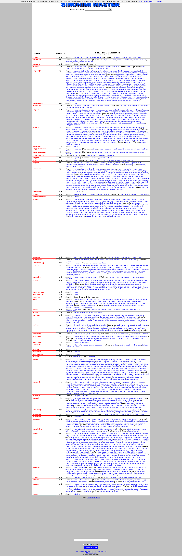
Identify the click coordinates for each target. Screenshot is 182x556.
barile (99, 57)
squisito (96, 76)
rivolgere (116, 365)
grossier (74, 97)
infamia (103, 425)
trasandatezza (140, 123)
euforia (112, 317)
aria (119, 319)
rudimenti (92, 194)
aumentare (82, 359)
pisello (91, 212)
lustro (75, 73)
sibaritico (135, 73)
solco (141, 207)
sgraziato (127, 91)
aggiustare (120, 269)
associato (79, 205)
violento (68, 329)
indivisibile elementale (132, 173)
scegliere (74, 129)
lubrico (76, 459)
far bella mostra (80, 402)
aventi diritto (84, 313)
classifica (93, 284)
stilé (96, 75)
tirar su (101, 365)
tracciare (117, 372)
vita (96, 321)
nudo (67, 101)
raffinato (101, 67)
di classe (120, 80)
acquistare (69, 389)
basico (117, 171)
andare (131, 388)
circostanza (136, 203)
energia (124, 315)
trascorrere (69, 391)
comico (68, 86)
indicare (82, 140)
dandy (77, 107)
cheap (105, 68)
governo (123, 288)
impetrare (93, 260)
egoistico (69, 457)
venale (120, 463)
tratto (133, 210)
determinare (70, 135)
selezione (126, 284)
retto (67, 305)
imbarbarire (93, 378)
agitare (99, 368)
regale (75, 78)
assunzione (87, 480)
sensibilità (69, 123)
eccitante (77, 334)
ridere (99, 386)
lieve (120, 84)
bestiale (123, 459)
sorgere (95, 393)
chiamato (97, 299)
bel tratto (109, 110)
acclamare (77, 127)
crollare (137, 374)
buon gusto (86, 110)
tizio (79, 214)
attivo (135, 325)
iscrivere (83, 269)
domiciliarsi (77, 149)
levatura (117, 419)
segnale (98, 207)
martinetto (77, 477)
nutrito (68, 435)
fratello (108, 216)
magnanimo (135, 443)
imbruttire (101, 378)
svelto (128, 82)
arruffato (68, 95)
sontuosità (142, 115)
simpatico (98, 84)
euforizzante (125, 334)
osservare (113, 135)
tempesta (144, 321)
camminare (77, 389)
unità (128, 205)
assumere (85, 131)
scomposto (82, 95)
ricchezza (114, 115)
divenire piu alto (110, 384)
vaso (139, 57)
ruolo (123, 210)
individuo (122, 212)
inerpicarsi (137, 412)
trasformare (78, 368)
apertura (68, 321)
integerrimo (125, 303)
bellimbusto (77, 106)
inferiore (68, 450)
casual (114, 95)
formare (68, 142)
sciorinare (122, 265)
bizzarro (145, 325)
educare (136, 365)
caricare (93, 336)
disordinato (131, 88)
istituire (118, 138)
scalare (117, 398)
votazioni (118, 486)
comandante (103, 288)
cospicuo (91, 444)
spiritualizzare (98, 367)
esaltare (114, 338)
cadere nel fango (103, 407)
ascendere (128, 412)
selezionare (97, 133)
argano (113, 477)
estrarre (68, 133)
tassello (145, 205)
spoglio (72, 101)
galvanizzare (110, 336)
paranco (84, 477)
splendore (81, 117)
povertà (68, 425)
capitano (90, 288)
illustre (96, 303)
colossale (113, 60)
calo (143, 482)
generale (69, 178)
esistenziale (91, 169)
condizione (113, 119)
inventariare (70, 267)
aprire (137, 370)
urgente (130, 176)
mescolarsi (69, 376)
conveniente (101, 448)
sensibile (91, 84)
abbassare (108, 367)
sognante (134, 163)
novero (95, 286)
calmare (89, 340)
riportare (125, 267)
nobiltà (137, 110)
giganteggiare (94, 410)
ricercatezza (70, 112)
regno (81, 209)
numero (107, 205)
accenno (68, 207)
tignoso (130, 461)
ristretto (140, 450)
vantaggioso (94, 457)
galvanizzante (135, 334)
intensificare (94, 365)
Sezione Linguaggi (101, 551)
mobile (121, 327)
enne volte (119, 363)
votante (76, 313)
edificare (97, 359)
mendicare (109, 260)
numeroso (80, 88)
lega (75, 123)
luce (134, 319)
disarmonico (70, 99)
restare (132, 389)
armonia (124, 117)
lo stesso (83, 307)
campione (92, 205)
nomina (113, 484)
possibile (102, 158)
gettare (102, 372)
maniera (68, 121)
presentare (118, 273)
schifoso (68, 452)
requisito (75, 203)
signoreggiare (119, 402)
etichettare (103, 267)
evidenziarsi (70, 402)
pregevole (97, 80)
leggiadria (99, 112)
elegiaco (140, 444)
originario (131, 187)
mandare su (82, 367)
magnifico (138, 76)
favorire (68, 372)
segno (104, 207)
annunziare (142, 271)
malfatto (127, 89)
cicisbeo (124, 106)
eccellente (88, 469)
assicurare (114, 133)
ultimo (139, 431)
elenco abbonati (110, 282)
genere (115, 212)
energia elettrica (83, 317)
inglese (100, 106)
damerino (86, 106)
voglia (93, 319)
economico (86, 454)
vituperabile (83, 461)
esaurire (75, 340)
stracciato (103, 93)
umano (68, 182)
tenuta (73, 492)
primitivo (143, 95)
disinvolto (108, 180)
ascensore (91, 477)
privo (95, 182)
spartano (108, 101)
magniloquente (97, 441)
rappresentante (71, 311)
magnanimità (83, 421)
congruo (83, 444)
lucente (104, 86)
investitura (106, 484)
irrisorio (140, 454)
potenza (132, 321)
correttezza (92, 421)
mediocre (109, 97)
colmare (131, 372)
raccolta (84, 490)
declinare (127, 406)
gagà (129, 106)
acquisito (77, 189)
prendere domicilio (119, 149)
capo (76, 212)
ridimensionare (115, 380)
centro (84, 214)
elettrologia (140, 315)
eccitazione (96, 315)
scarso (103, 186)
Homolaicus (89, 551)
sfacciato (134, 327)
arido (79, 182)
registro (96, 277)
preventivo (96, 174)
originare (83, 142)
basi (126, 194)
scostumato (89, 459)
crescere (82, 382)
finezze (75, 114)
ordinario (143, 89)
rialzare (76, 363)
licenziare (83, 370)
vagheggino (70, 107)
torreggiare (115, 410)
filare (84, 389)
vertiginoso (128, 435)
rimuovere (76, 144)
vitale (136, 176)
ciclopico (105, 60)
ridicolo (119, 95)
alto (72, 75)
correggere (130, 367)
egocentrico (141, 456)
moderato (110, 461)
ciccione (86, 57)
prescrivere (134, 135)
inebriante (144, 334)
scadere (131, 407)
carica (107, 321)
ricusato (127, 305)
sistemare (134, 271)
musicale (73, 88)
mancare (104, 389)
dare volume (142, 363)
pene (86, 212)
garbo (115, 110)
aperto (77, 180)
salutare (114, 136)
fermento (119, 317)
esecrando (69, 461)
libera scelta (80, 486)
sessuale (75, 452)
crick (108, 477)
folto (114, 444)
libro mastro (107, 286)
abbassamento (135, 482)
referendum (127, 488)
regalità (107, 115)
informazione (116, 203)
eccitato (115, 345)
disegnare (91, 138)
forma (91, 121)
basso (105, 84)
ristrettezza (75, 425)
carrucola (120, 477)
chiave (82, 121)
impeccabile (135, 71)
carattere (109, 212)
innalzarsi (127, 359)
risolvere (68, 140)
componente (89, 199)
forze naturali (106, 203)
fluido (106, 76)
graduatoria (131, 280)
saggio (68, 290)
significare (98, 140)
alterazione (78, 319)
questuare (69, 261)
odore (80, 207)
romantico (110, 163)
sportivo (102, 95)
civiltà (135, 119)
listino (115, 286)
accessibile (91, 171)
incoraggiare (142, 368)
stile (93, 112)
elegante (137, 329)
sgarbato (145, 97)
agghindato (120, 75)
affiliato (118, 199)
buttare (88, 374)
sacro (135, 299)
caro (107, 437)
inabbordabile (78, 429)
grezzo (106, 89)
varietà (112, 490)
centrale (127, 174)
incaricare (93, 131)
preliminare (88, 174)
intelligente (143, 73)
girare (88, 155)
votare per (119, 131)
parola (117, 121)
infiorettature (141, 112)
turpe (76, 461)
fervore (125, 317)
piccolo (97, 186)
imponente (83, 62)
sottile (68, 75)
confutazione (70, 284)
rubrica (101, 282)
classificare (86, 265)
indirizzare (108, 365)
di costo (141, 467)
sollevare (82, 361)
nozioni (140, 194)
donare (76, 391)
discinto (75, 95)
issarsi (87, 384)
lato (88, 210)
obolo (89, 257)
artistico (133, 82)
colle (104, 480)
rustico (107, 91)
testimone (126, 207)
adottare (126, 131)
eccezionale (102, 301)
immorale (131, 448)
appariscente (99, 99)
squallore (131, 425)
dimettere (69, 144)
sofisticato (69, 82)
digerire (75, 271)
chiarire (129, 136)
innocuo (141, 182)
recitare (145, 138)
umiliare (93, 376)
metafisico (121, 446)
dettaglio (81, 199)
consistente (103, 439)
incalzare (90, 389)
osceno (81, 459)
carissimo (137, 429)
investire (117, 127)
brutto (143, 67)
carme (108, 160)
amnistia (117, 117)
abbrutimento (99, 482)
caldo (67, 327)
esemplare (119, 443)
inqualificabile (100, 475)
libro (86, 284)
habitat (104, 201)
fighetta (82, 107)
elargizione (82, 257)
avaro (134, 456)
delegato (104, 309)
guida (87, 282)
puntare (141, 135)
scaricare (83, 340)
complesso (69, 189)
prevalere (114, 391)
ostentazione (84, 115)
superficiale (77, 171)
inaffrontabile (74, 431)
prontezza (90, 321)
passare (104, 273)
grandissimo (128, 60)
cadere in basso (91, 407)
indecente (137, 437)
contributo (69, 210)
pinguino (89, 107)
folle (67, 431)
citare (109, 265)
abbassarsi (105, 406)
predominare (92, 404)
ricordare (120, 140)
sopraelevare (90, 361)
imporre (99, 271)
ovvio (111, 171)
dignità (94, 419)
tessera (86, 201)
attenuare (76, 374)
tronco (138, 210)
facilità (111, 192)
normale (138, 180)
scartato (140, 305)
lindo (125, 76)
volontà (145, 484)
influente (78, 441)
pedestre (69, 166)
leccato (104, 78)
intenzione (144, 490)
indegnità (138, 425)
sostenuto (94, 435)
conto (142, 286)
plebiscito (119, 488)
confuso (88, 89)
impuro (138, 448)
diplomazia (141, 117)
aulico (98, 433)
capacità (130, 421)
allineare (128, 269)
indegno (144, 448)
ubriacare (133, 336)
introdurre (111, 138)
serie (100, 286)
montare (111, 388)
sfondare (83, 393)
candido (108, 182)
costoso (135, 467)
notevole (138, 433)
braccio (134, 209)
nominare (105, 127)
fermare (85, 135)
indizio (105, 199)
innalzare (104, 359)
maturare (125, 138)
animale (107, 169)
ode (112, 160)
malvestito (134, 89)
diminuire (95, 374)
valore (129, 419)
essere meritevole (86, 400)
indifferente (91, 305)
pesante (75, 91)
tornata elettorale (108, 486)
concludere (69, 138)
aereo (75, 165)
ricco (122, 73)
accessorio (92, 189)
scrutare (83, 136)
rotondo (101, 88)
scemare (74, 407)
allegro (141, 176)
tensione (132, 317)
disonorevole (82, 456)
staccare (143, 391)
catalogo (112, 277)
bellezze (68, 114)
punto (118, 210)
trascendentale (118, 435)
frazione (124, 319)
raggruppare (125, 271)
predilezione (87, 488)
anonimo (93, 178)
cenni (122, 194)
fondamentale (125, 171)
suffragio (91, 484)
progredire (110, 382)
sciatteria (131, 123)
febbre (104, 319)
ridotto (99, 452)
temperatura (76, 322)
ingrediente (126, 199)
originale (89, 80)
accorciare (69, 378)
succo (136, 214)
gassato (68, 347)
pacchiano (98, 68)
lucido (142, 71)
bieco (116, 457)
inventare (75, 142)
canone (80, 280)
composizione (70, 205)
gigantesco (77, 60)
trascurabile (70, 180)
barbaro (129, 67)
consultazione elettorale (93, 486)
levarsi (137, 414)
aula (92, 119)
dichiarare (78, 135)
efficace (73, 327)
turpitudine (119, 425)
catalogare (77, 265)
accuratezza (101, 110)
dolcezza (69, 119)
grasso (118, 57)
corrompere (108, 376)
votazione (98, 484)
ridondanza (122, 115)
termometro (118, 207)
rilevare (137, 372)
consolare (114, 368)
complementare (102, 189)
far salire (77, 365)
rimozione (115, 492)
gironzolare (101, 155)
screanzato (137, 97)
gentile (84, 84)
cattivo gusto (123, 123)
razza (125, 119)
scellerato (128, 457)
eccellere (69, 404)
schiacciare (125, 380)
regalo (140, 257)
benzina (101, 321)
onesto (138, 303)
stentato (109, 463)
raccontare (127, 273)
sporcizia (111, 427)
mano (101, 121)
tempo (128, 210)
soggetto (74, 201)
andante (81, 97)
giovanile (100, 89)
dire (80, 271)
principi (146, 194)
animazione (94, 317)
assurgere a (136, 359)
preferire (132, 127)
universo (98, 216)
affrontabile (69, 454)
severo (120, 91)
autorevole (96, 446)
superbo (83, 303)
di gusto (127, 80)
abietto (110, 457)
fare (111, 127)
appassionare (78, 336)
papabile (77, 158)
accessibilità (95, 192)
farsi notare (97, 400)
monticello (137, 480)
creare (92, 127)
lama (130, 319)
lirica (75, 160)
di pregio (75, 80)
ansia (98, 319)
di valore (82, 80)
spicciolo (74, 456)
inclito (94, 301)
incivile (121, 89)
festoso (90, 327)
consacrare (112, 140)
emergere (119, 359)
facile (86, 86)
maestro (134, 288)
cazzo (81, 212)
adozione (77, 484)
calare (110, 374)
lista (118, 277)
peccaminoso (131, 459)
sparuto (103, 463)
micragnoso (103, 457)
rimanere (139, 389)
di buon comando (126, 97)
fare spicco (90, 402)
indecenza (96, 427)
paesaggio (90, 216)
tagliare (93, 368)
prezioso (93, 73)
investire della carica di (131, 129)
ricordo (136, 207)
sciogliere (74, 361)
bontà (130, 119)
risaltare (83, 404)
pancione (93, 57)
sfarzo (129, 115)
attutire (83, 374)
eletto (84, 441)
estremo (76, 197)
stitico (115, 463)
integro (132, 303)
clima (146, 214)
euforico (128, 345)
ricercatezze (97, 114)
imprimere (98, 135)
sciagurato (110, 186)
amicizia (84, 484)
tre (114, 363)
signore (68, 214)
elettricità (77, 352)
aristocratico (78, 67)
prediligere (124, 127)
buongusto (114, 112)
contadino (121, 101)
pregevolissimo (136, 301)
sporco (128, 456)
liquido (130, 186)
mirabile (127, 301)
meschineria (87, 427)
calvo (90, 182)
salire (88, 382)
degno (117, 303)
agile (101, 76)
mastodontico (86, 60)
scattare (138, 388)
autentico (94, 180)
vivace (143, 86)
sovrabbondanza (71, 117)
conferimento (142, 486)
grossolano (114, 89)
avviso (144, 210)
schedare (95, 267)
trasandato (142, 91)
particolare (141, 80)
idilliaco (76, 163)
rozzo (102, 91)
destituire (128, 142)
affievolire (125, 376)
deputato (69, 301)
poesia (123, 160)
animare (122, 370)
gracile (115, 84)
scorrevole (118, 76)
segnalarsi (110, 402)
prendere (82, 133)
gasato (91, 345)
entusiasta (98, 345)
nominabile (94, 158)
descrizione (69, 278)
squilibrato (90, 99)
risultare (76, 393)
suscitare (87, 368)
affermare (106, 391)
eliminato (114, 305)
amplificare (85, 365)
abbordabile (131, 452)
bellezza (106, 112)
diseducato (75, 68)
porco (130, 57)
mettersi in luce (71, 384)
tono (84, 288)
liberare (75, 370)
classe (93, 110)
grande (124, 299)
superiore (102, 303)
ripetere (134, 273)
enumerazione (125, 277)
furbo (101, 327)
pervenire (76, 412)
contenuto (77, 454)
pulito (108, 73)
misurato (84, 463)
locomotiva (77, 354)
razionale (115, 82)
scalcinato (132, 93)
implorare (101, 260)
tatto (113, 114)
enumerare (94, 265)
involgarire (77, 376)
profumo (86, 207)
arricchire (116, 367)
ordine (135, 212)
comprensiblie (127, 169)
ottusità (117, 427)
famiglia (98, 119)
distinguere (141, 131)
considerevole (93, 439)
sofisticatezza (90, 117)
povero (89, 91)
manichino (144, 106)
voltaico (103, 325)
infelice (133, 184)
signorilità (78, 112)
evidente (90, 184)
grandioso (76, 443)
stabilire (87, 129)
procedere (119, 389)
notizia (122, 201)
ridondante (82, 78)
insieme (122, 209)
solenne (106, 441)
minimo (90, 461)
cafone (107, 99)
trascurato (140, 93)
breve (115, 174)
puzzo (92, 207)
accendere (101, 336)
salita (80, 480)
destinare (77, 138)
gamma (83, 286)
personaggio (106, 210)
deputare (109, 129)
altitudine (69, 421)
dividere (77, 275)
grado (76, 209)
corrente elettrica (71, 317)
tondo (67, 187)
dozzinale (83, 68)
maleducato (127, 95)
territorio (87, 209)
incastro (134, 205)
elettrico (80, 86)
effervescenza (104, 317)
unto (103, 299)
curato (99, 71)
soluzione (99, 490)
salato (85, 439)
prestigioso (81, 435)
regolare (95, 88)
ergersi (138, 400)
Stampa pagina (91, 553)
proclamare (76, 131)
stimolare (126, 336)
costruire (112, 359)
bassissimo (132, 431)
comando (112, 288)
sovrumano (130, 446)
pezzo (68, 201)
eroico (77, 471)
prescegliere (117, 129)
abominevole (88, 465)
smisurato (69, 62)
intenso (92, 86)
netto (135, 186)
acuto (75, 82)
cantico (90, 160)
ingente (110, 439)
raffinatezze (88, 114)
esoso (144, 429)
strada (106, 490)
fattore (98, 201)
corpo (89, 214)
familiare (122, 182)
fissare (80, 129)
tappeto (74, 290)
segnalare (124, 398)
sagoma (123, 205)
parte (117, 201)
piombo (141, 212)
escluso (83, 305)
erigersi (123, 414)
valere (105, 140)
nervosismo (87, 315)
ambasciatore (95, 309)
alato (140, 163)
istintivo (113, 169)
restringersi (142, 406)
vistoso (73, 93)
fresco (120, 180)
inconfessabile (108, 465)
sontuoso (97, 78)
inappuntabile (129, 75)
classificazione (102, 284)
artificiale (84, 189)
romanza (130, 160)
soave (127, 163)
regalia (134, 257)
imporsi (118, 382)
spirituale (108, 165)
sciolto (112, 76)
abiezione (89, 423)
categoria (105, 119)
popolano (82, 91)
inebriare (119, 336)
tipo (127, 201)
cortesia (141, 119)
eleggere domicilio (104, 152)
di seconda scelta (91, 97)
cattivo (68, 68)
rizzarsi (103, 412)
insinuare (69, 370)
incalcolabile (98, 429)
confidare (69, 273)
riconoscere (140, 127)
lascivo (138, 457)
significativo (70, 441)
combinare (130, 133)
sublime (115, 165)
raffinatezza (144, 110)
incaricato (111, 309)
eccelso (83, 299)
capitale (120, 174)
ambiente (140, 201)
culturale (112, 189)
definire (145, 133)
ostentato (91, 68)
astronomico (100, 437)
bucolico (103, 163)
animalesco (116, 459)
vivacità (117, 315)
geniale (85, 82)
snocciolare (131, 265)
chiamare (85, 127)
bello (80, 82)
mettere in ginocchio (95, 380)
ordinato (138, 75)
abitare (94, 149)
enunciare (117, 267)
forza (127, 321)
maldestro (131, 99)
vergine (74, 182)
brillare (143, 359)
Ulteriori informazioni (146, 1)
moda (106, 121)
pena (138, 321)
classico (114, 182)
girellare (93, 155)
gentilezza (128, 114)
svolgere (99, 391)
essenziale (99, 169)
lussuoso (69, 73)
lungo (132, 441)
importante (137, 84)
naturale (99, 171)
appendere (106, 133)
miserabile (84, 186)
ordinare (132, 138)
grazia (126, 110)
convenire (138, 133)
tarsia (140, 205)
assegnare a (101, 131)
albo (75, 280)
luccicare (93, 386)
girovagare (110, 155)
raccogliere (98, 370)
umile (67, 93)
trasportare (95, 338)
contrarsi (119, 406)
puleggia (131, 477)
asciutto (108, 174)
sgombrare (115, 370)
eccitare (87, 336)
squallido (134, 91)
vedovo (85, 182)
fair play (136, 114)
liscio (114, 80)
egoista (98, 456)
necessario (95, 176)
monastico (100, 101)
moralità (100, 421)
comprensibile (76, 173)
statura (75, 421)
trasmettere (69, 275)
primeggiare (115, 404)
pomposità (99, 115)
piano (67, 184)
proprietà (75, 121)
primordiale (120, 173)
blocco (101, 209)
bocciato (107, 305)
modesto (87, 176)
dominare (77, 386)
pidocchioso (105, 450)
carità (75, 257)
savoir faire (109, 117)
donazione (115, 257)
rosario (123, 280)
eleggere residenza (104, 149)
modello (129, 212)
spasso (74, 214)
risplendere (106, 386)
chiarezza (104, 192)
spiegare (99, 361)
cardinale (111, 184)
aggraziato (111, 78)
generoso (69, 443)
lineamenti (77, 194)
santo (140, 299)
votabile (109, 158)
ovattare (132, 376)
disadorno (122, 88)
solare (146, 186)
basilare (76, 169)
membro (141, 199)
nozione (84, 194)
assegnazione (70, 488)
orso (113, 57)
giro (67, 216)
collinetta (116, 480)
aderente (112, 199)
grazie (81, 114)
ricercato (128, 73)
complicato (119, 189)
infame (121, 457)
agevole (90, 173)
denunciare (77, 273)
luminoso (92, 82)
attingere (85, 396)
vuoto (87, 178)
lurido (80, 450)
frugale (85, 101)
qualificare (90, 140)
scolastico (145, 178)
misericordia (86, 119)
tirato (67, 76)
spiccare (133, 382)
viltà (125, 425)
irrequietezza (78, 315)
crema (143, 488)
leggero (140, 78)
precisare (126, 135)
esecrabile (141, 459)
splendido (136, 86)
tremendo (119, 329)
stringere (76, 140)
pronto (118, 86)
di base (82, 169)
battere (122, 367)
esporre (84, 273)
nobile (87, 73)
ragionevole (107, 82)
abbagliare (130, 384)
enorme (119, 60)
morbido (80, 73)
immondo (73, 465)
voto (140, 484)
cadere (131, 374)
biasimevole (75, 448)
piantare (139, 138)
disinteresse (114, 421)
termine (106, 194)
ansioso (83, 329)
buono (85, 67)
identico (68, 307)
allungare (140, 386)
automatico (69, 332)
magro (125, 84)
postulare (117, 260)
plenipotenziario (127, 309)
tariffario (81, 282)
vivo (67, 88)
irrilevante (75, 307)
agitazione (131, 315)
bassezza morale (94, 425)
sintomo (110, 207)
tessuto (128, 209)
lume (128, 288)
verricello (138, 477)
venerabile (110, 303)
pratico (96, 95)
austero (79, 101)
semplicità (77, 192)
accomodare (111, 269)
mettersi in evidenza (97, 384)
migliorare (115, 361)
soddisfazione (82, 123)
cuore (94, 214)
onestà (106, 421)
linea (96, 121)
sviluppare (124, 388)
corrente (111, 315)
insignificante (115, 178)
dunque (100, 214)
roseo (123, 86)
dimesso (115, 88)
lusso (131, 110)
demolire (124, 374)
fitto (110, 444)
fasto (67, 115)
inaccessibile (88, 429)
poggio (145, 480)
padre (140, 288)
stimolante (95, 334)
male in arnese (113, 93)
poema (117, 160)
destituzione (87, 492)
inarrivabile (113, 446)
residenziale (115, 73)
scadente (116, 97)
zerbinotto (93, 106)
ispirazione (76, 119)
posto (113, 210)
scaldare (121, 338)
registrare (115, 265)
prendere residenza (133, 149)
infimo (118, 431)
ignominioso (123, 448)
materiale (136, 95)
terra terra (81, 166)
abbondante (75, 444)
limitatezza (124, 427)
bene (75, 103)
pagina (111, 121)
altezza (76, 419)
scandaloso (118, 465)
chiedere (125, 260)
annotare (103, 265)
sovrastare (132, 398)
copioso (97, 444)
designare (94, 129)
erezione (74, 482)
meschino (76, 186)
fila (119, 280)
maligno (114, 456)
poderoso (91, 62)
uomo (102, 212)
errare (75, 155)
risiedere (144, 149)
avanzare (143, 370)
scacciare (107, 370)
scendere (97, 406)
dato (75, 199)
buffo (143, 84)
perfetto (145, 75)
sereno (140, 186)
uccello (96, 212)
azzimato (77, 71)
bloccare (122, 133)
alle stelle (145, 437)
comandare (137, 136)
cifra (86, 121)
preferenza (121, 484)
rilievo (68, 482)
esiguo (136, 461)
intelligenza (143, 421)
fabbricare (135, 140)
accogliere (69, 269)
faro (117, 288)
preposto (137, 309)
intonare (68, 367)
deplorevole (75, 475)
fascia (120, 119)
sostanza (133, 201)
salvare (103, 269)
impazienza (69, 319)
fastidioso (96, 329)
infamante (92, 456)
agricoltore (69, 209)
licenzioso (69, 459)
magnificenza (74, 115)
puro (114, 176)
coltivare (129, 365)
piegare (105, 380)
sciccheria (122, 112)
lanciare (81, 372)
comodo (90, 95)
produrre (90, 142)
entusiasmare (142, 336)
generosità (101, 419)
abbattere (117, 374)
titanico (75, 62)
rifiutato (133, 305)
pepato (79, 439)
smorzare (86, 376)
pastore (146, 288)
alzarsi (107, 414)
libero (88, 180)
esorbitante (114, 437)
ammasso (94, 209)
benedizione (132, 117)
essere (115, 214)
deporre (143, 142)
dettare (84, 138)
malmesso (95, 93)
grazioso (127, 71)
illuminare (85, 386)
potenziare (69, 365)
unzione (111, 488)
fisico (115, 180)
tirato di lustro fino (86, 76)
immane (136, 60)
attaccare (69, 388)
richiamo (74, 288)
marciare (112, 389)
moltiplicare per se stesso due (102, 363)
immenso (143, 60)
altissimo (130, 429)
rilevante (128, 439)
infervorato (75, 347)
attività (75, 321)
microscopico (75, 463)
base (75, 349)
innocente (123, 186)
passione (110, 319)
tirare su (89, 367)
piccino (91, 186)
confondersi (145, 374)
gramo (142, 461)
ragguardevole (119, 439)
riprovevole (133, 450)
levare (68, 361)
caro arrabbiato (71, 439)
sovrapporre (122, 391)
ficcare (92, 135)
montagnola (129, 480)
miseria (134, 423)
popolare (74, 187)
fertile (85, 327)
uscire (90, 393)
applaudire (98, 136)
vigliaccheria (77, 427)
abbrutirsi (81, 407)
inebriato (145, 345)
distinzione (77, 110)
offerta (94, 257)
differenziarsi (137, 402)
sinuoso (68, 80)
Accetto (159, 1)
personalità (115, 205)
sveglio (122, 82)
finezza (120, 110)
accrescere (123, 361)
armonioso (119, 78)
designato (117, 299)
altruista (99, 467)
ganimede (135, 106)
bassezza (104, 423)
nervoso (112, 329)
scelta (128, 484)
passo (98, 210)
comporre (128, 140)
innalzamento (82, 482)
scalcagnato (123, 93)
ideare (105, 138)
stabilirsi (68, 150)
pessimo (103, 461)
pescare (75, 133)
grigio (108, 178)
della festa (115, 67)
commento (135, 286)
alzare (76, 359)
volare (144, 388)
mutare (145, 367)
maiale (124, 57)
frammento (82, 210)
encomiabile (110, 443)
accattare (77, 260)
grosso (128, 182)
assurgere (77, 396)
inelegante (139, 88)
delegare (98, 127)
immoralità (127, 423)
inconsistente (113, 454)
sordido (117, 461)
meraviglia (98, 123)
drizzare (90, 359)
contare (110, 267)
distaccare (69, 393)
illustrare (91, 273)
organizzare (107, 271)
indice (75, 207)
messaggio (69, 212)
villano (68, 97)
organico (88, 88)
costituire (102, 129)
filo (132, 207)
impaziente (104, 329)
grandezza (109, 419)
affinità (134, 486)
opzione (79, 488)
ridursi (68, 407)
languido (134, 78)
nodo (130, 214)
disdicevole (98, 465)
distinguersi (126, 382)
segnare (138, 267)
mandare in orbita (137, 338)
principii (90, 203)
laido (107, 475)
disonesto (121, 456)
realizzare (105, 142)
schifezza (69, 427)
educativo (101, 443)
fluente (120, 71)
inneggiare (144, 365)
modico (85, 450)
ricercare (89, 133)
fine (88, 71)
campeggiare (115, 414)
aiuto (109, 257)
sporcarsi (138, 407)
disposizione (128, 490)
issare (74, 367)
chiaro (119, 169)
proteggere (95, 372)
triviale (143, 99)
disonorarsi (123, 407)
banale (142, 165)
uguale (89, 307)
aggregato (110, 201)
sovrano (113, 429)
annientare (130, 378)
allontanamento (105, 492)
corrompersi (114, 407)
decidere (133, 131)
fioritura (91, 123)
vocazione (134, 484)
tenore (141, 214)
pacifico (104, 184)
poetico (87, 163)
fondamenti (132, 194)
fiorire (83, 388)
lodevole (127, 443)
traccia (93, 201)
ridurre (114, 378)
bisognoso (126, 184)
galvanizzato (137, 345)
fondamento (116, 216)
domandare (133, 260)
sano (71, 305)
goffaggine (69, 125)
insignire (68, 131)
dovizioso (104, 444)
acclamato (109, 299)
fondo (120, 214)
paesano (69, 91)
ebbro (76, 345)
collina (109, 480)
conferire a (110, 131)
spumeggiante (86, 334)
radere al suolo (141, 376)
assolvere (106, 368)
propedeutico (138, 169)
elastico (74, 86)
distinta (76, 277)
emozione (86, 319)
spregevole (121, 452)
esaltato (122, 345)
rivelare (140, 273)
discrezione (119, 490)
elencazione (101, 280)
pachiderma (78, 57)
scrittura (123, 121)
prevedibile (137, 178)
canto (96, 160)
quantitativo (69, 174)
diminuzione (109, 482)
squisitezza (86, 112)
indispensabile (71, 176)
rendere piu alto (85, 363)
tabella (77, 286)
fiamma (68, 322)
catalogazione (140, 277)
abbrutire (69, 374)
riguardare (69, 136)
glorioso (89, 303)
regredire (134, 406)
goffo (94, 89)
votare (68, 129)
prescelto (90, 299)
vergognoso (84, 452)
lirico (81, 163)
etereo (102, 165)
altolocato (85, 433)
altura (76, 480)
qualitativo (144, 173)
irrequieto (82, 325)
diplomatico (77, 84)
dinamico (90, 325)
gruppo (115, 209)
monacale (92, 101)
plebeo (114, 101)
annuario (133, 282)
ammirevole (93, 443)
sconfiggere (134, 380)
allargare (132, 386)
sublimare (107, 361)
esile (109, 84)
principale (108, 176)
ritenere (76, 136)
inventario (89, 277)
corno (75, 210)
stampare (90, 136)
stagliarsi (129, 402)
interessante (77, 457)
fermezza (121, 321)
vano (103, 216)
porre (119, 135)
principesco (101, 73)
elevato (95, 165)
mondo (82, 216)
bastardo (101, 180)
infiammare (78, 338)
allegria (139, 319)
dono (122, 257)
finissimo (134, 80)
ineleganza (113, 123)
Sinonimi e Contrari (93, 498)
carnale (88, 448)
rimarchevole (137, 439)
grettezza (111, 423)
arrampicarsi (119, 412)
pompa (92, 115)
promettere (113, 142)
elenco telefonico (123, 282)
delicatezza (120, 114)
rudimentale (102, 173)
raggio (108, 290)
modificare (138, 367)
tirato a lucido (74, 76)
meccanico (135, 331)
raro (109, 80)
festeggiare (107, 136)
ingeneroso (106, 456)
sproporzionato (80, 99)
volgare (76, 89)
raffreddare (97, 340)
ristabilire (92, 391)
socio (86, 205)
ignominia (119, 423)
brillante (105, 71)
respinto (121, 305)
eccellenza (131, 121)
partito (93, 210)
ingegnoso (113, 71)
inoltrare (97, 389)
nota (133, 277)
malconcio (87, 93)
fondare (142, 140)
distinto (83, 71)
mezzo (77, 216)
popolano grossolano (133, 101)
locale (71, 216)
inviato (118, 309)
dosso (122, 480)
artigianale (100, 178)
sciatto (82, 89)
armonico (102, 75)
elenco (82, 277)
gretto (109, 448)
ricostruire (122, 136)
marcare (90, 269)
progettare (97, 142)
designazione (70, 486)
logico (132, 180)
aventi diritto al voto (95, 313)
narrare (98, 273)
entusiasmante (115, 334)
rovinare (108, 378)
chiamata (96, 488)
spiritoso (129, 86)
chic (92, 75)
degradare (116, 376)
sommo (106, 429)
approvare (130, 370)
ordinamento (112, 284)
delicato (127, 78)
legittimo (126, 180)
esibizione (143, 114)
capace (99, 82)
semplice (114, 91)
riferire (145, 265)
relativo (125, 450)
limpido (98, 86)
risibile (146, 454)
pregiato (104, 80)
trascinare (86, 338)
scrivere (131, 267)
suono (80, 288)
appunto (120, 286)
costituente (98, 199)
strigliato (131, 76)
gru (125, 477)
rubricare (78, 267)
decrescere (139, 404)
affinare (123, 365)
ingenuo (134, 182)
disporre (99, 138)
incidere (106, 135)
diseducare (84, 378)
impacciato (122, 99)
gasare (128, 338)
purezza (138, 121)
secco (130, 84)
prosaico (96, 91)
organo (140, 209)
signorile (108, 67)
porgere (111, 273)
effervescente (83, 345)
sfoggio (135, 115)
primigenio (111, 173)
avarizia (96, 423)
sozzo (97, 459)
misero (138, 99)
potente (92, 437)
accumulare (124, 386)
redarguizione (142, 282)
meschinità (110, 425)
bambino (101, 182)
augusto (76, 299)
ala (116, 319)
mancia (127, 257)
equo (92, 454)
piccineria (141, 423)
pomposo (69, 78)
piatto (75, 166)
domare (68, 380)
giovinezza (81, 321)
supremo (126, 441)
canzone (102, 160)
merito (125, 214)
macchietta (100, 205)
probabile (105, 187)
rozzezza (77, 125)
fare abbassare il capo (79, 380)
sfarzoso (90, 78)
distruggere (139, 378)
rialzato (77, 437)
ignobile (114, 448)
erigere (140, 361)
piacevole (111, 86)
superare (100, 404)
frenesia (104, 315)
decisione (113, 321)
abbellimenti (131, 112)
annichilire (121, 378)
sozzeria (103, 427)
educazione (100, 117)
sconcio (80, 465)
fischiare (93, 271)
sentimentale (119, 163)
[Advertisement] (91, 29)
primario (133, 171)
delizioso (69, 84)
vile (79, 187)
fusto (134, 57)
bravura (68, 423)
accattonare (85, 260)
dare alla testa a (105, 338)
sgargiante (114, 99)
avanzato (145, 187)
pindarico (69, 165)
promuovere (132, 361)
